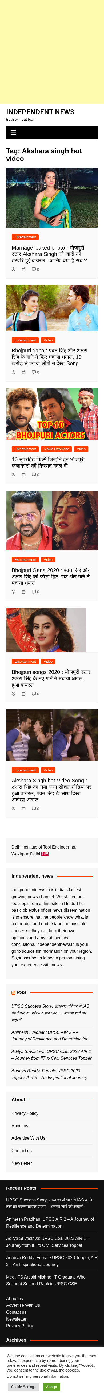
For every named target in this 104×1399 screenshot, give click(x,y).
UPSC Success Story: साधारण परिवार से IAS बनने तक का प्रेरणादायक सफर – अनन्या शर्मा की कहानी (50, 1013)
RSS (21, 992)
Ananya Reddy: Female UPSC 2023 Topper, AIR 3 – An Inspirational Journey (52, 1261)
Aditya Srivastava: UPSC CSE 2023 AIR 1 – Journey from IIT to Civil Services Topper (47, 1242)
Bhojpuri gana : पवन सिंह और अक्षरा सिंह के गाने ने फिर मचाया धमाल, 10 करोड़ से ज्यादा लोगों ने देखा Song (49, 357)
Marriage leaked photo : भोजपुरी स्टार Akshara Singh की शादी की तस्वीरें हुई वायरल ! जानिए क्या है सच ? (49, 254)
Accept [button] (51, 1387)
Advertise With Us (28, 1138)
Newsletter (21, 1163)
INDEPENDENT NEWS (40, 112)
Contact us (21, 1150)
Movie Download (56, 449)
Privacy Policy (24, 1113)
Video (48, 340)
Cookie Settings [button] (23, 1387)
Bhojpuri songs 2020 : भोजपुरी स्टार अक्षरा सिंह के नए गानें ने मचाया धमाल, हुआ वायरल (51, 678)
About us (19, 1126)
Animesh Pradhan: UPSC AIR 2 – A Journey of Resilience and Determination (50, 1222)
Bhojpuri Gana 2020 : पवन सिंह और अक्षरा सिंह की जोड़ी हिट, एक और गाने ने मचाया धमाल (51, 576)
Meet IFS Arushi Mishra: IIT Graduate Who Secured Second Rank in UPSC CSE (46, 1280)
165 (45, 854)
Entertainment (25, 237)
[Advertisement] (52, 52)
